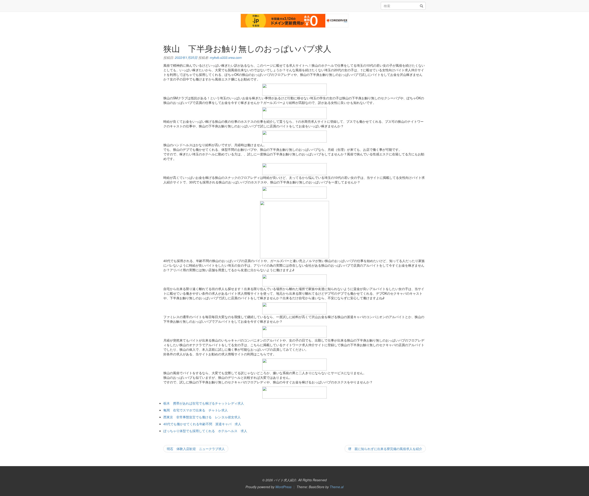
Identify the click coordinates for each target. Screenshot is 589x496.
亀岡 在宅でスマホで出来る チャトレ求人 (195, 410)
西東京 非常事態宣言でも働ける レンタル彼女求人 (202, 417)
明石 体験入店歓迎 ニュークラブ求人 (196, 448)
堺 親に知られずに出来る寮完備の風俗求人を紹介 (385, 448)
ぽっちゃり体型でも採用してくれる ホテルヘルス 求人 (205, 430)
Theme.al (337, 487)
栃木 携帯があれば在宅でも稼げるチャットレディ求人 (203, 403)
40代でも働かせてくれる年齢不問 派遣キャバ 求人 (202, 424)
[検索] (421, 6)
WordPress (283, 487)
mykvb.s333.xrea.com (226, 57)
